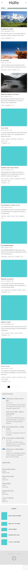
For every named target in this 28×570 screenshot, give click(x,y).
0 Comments (8, 38)
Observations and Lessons (10, 167)
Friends (11, 178)
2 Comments (4, 381)
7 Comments (4, 335)
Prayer (6, 379)
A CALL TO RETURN (7, 498)
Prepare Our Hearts (7, 279)
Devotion (3, 216)
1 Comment (14, 69)
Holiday (23, 178)
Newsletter (11, 553)
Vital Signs (4, 128)
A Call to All (5, 366)
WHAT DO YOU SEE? (8, 476)
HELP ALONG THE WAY (8, 469)
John (2, 31)
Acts (2, 178)
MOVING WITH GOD (8, 491)
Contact (19, 553)
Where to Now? (6, 322)
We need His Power (7, 29)
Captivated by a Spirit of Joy (10, 205)
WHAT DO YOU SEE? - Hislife (14, 412)
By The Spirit (5, 60)
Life (16, 216)
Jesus (2, 38)
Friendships (17, 178)
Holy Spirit (4, 69)
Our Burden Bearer (7, 245)
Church (7, 178)
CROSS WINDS (10, 414)
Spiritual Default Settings (10, 94)
